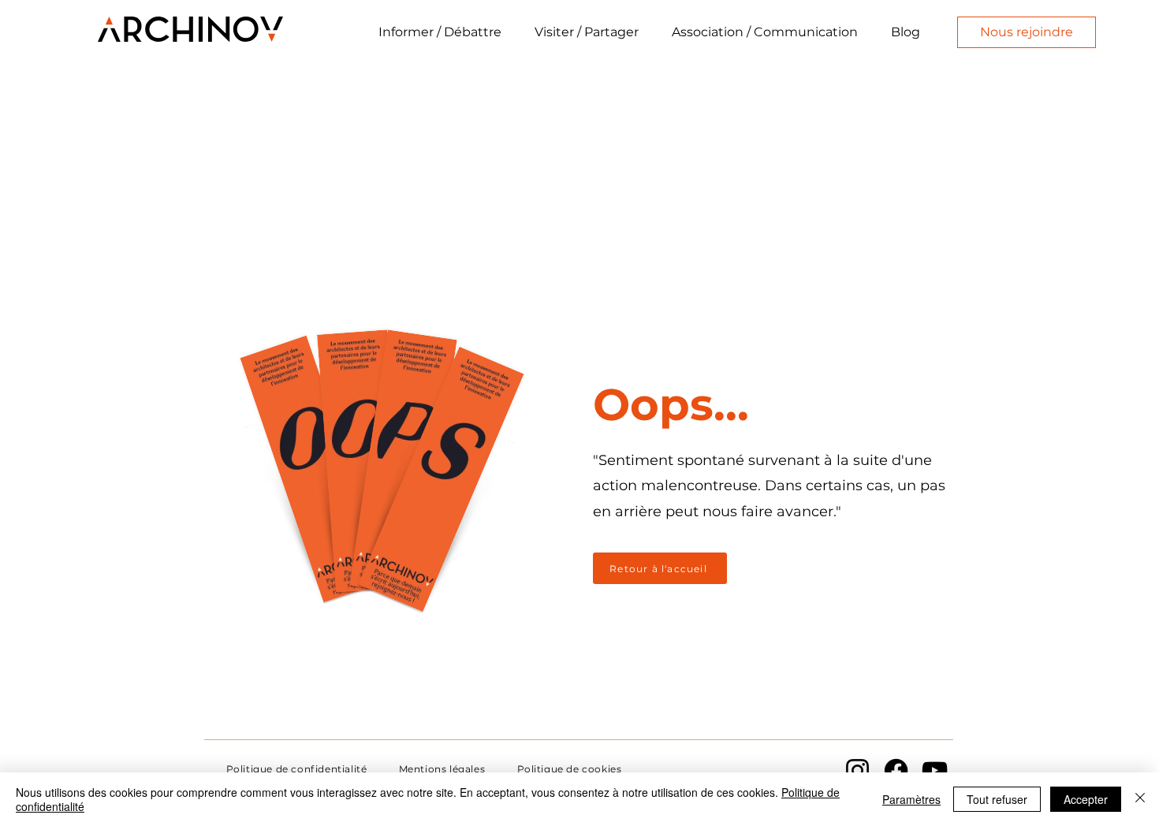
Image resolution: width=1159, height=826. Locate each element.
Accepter (1086, 799)
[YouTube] (934, 770)
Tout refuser (997, 799)
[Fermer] (1140, 799)
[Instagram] (857, 770)
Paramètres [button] (911, 799)
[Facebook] (896, 770)
